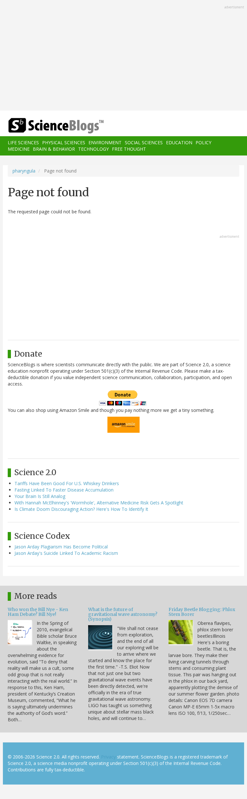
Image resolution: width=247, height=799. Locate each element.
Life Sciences (23, 142)
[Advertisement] (123, 56)
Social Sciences (144, 142)
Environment (105, 142)
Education (179, 142)
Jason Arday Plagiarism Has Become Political (61, 547)
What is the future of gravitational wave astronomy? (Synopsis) (122, 614)
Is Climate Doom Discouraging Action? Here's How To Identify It (81, 509)
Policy (203, 142)
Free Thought (129, 149)
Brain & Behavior (54, 149)
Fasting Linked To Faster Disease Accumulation (64, 490)
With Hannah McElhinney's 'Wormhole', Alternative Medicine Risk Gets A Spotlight (98, 503)
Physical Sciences (63, 142)
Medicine (19, 149)
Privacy (108, 757)
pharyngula (24, 171)
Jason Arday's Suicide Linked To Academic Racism (66, 553)
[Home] (46, 126)
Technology (93, 149)
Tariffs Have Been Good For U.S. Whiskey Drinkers (66, 483)
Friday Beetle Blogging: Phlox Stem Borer (202, 612)
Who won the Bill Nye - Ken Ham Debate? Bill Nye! (38, 612)
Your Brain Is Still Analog (39, 496)
